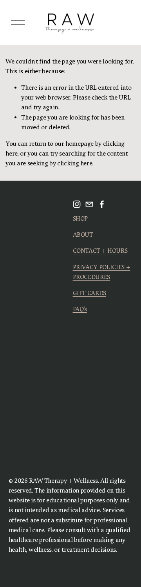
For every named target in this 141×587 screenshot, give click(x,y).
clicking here (74, 163)
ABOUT (83, 235)
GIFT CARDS (90, 293)
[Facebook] (102, 204)
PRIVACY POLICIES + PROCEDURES (101, 272)
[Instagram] (77, 204)
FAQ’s (80, 309)
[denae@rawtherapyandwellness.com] (89, 204)
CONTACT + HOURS (100, 251)
